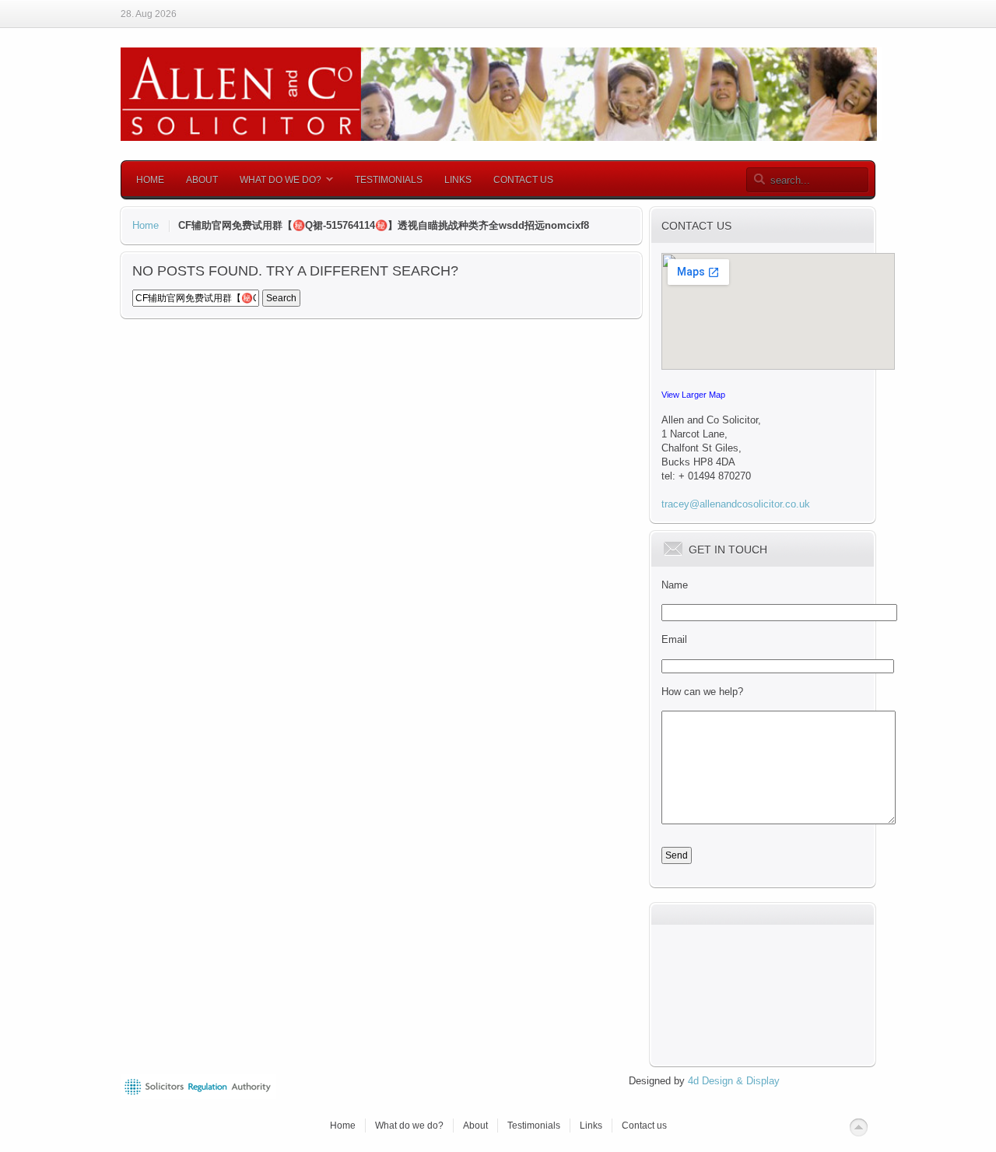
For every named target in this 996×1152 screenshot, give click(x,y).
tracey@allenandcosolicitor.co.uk (735, 504)
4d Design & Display (732, 1081)
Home (145, 225)
